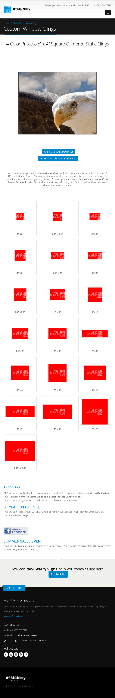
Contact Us (58, 574)
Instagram (16, 654)
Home (7, 23)
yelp (21, 654)
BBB (26, 654)
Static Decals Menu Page (25, 23)
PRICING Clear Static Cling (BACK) (60, 158)
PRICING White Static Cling (60, 151)
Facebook (6, 654)
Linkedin (11, 654)
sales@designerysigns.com (25, 635)
